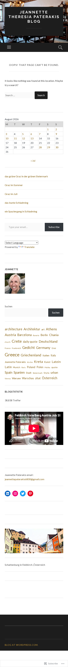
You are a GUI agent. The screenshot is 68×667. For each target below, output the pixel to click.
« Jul (33, 160)
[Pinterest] (30, 493)
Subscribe (54, 226)
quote (54, 367)
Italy (53, 355)
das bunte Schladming (16, 202)
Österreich (49, 378)
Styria (46, 373)
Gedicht (28, 347)
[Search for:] (20, 95)
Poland (31, 367)
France (8, 348)
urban (54, 372)
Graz (54, 348)
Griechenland (31, 355)
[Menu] (9, 47)
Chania (54, 335)
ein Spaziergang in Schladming (21, 211)
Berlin (44, 335)
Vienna (8, 378)
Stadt (28, 372)
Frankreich (16, 348)
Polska (47, 367)
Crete (17, 341)
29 (48, 147)
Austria (10, 335)
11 (15, 138)
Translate (29, 246)
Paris (24, 367)
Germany (43, 347)
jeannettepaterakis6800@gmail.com (24, 479)
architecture (13, 329)
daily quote (30, 341)
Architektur (32, 329)
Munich (16, 367)
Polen (40, 367)
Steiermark (37, 373)
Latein (56, 362)
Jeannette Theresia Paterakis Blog (34, 17)
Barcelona (24, 335)
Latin (8, 367)
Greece (12, 354)
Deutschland (48, 341)
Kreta (38, 361)
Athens (51, 329)
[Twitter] (23, 493)
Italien (46, 355)
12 (23, 138)
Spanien (19, 372)
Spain (8, 372)
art (43, 329)
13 (32, 138)
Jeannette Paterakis (15, 361)
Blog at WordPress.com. (21, 645)
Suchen (8, 306)
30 (57, 147)
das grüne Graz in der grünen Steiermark (26, 176)
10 (7, 138)
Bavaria (36, 335)
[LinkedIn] (7, 493)
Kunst (47, 361)
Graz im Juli (11, 193)
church (7, 342)
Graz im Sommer (14, 185)
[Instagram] (15, 493)
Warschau (28, 378)
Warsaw (16, 378)
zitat (38, 378)
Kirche (30, 362)
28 (40, 147)
